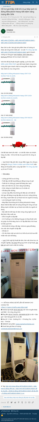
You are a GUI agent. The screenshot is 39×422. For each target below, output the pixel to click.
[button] (2, 2)
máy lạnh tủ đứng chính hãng (9, 19)
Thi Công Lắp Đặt (31, 50)
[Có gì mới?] (33, 2)
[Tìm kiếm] (37, 2)
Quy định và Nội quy (12, 413)
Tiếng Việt (15, 411)
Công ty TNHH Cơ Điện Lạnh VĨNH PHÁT (20, 164)
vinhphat (4, 17)
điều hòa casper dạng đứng (20, 25)
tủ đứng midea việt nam (8, 23)
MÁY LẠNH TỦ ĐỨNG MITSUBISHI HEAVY (13, 43)
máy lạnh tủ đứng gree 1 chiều (26, 19)
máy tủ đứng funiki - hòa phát (25, 21)
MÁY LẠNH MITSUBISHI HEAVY (24, 40)
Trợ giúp (34, 413)
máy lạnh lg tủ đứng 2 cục (29, 17)
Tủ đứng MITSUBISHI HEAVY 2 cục (13, 393)
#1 (37, 37)
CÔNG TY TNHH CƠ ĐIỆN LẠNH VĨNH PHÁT (14, 307)
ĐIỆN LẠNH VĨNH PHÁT (8, 64)
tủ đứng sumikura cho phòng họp (24, 23)
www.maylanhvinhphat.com (25, 324)
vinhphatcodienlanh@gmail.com (11, 329)
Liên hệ (3, 413)
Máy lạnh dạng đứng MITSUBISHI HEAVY (19, 386)
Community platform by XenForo (16, 419)
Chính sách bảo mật (25, 413)
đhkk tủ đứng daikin (7, 25)
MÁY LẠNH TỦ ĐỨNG (7, 40)
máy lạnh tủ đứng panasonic (9, 21)
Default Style (6, 411)
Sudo (12, 420)
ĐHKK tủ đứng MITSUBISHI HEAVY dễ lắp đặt (23, 391)
